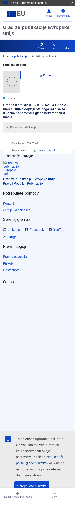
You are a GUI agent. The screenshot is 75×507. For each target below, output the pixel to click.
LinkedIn (14, 229)
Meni (67, 48)
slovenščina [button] (63, 15)
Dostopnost (11, 270)
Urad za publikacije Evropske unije (36, 30)
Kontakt (8, 203)
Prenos (48, 75)
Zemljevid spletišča (16, 210)
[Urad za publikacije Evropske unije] (15, 14)
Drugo (12, 237)
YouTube (59, 229)
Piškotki (8, 263)
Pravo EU (11, 98)
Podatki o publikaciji (23, 127)
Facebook (37, 229)
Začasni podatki (47, 150)
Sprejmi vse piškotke (32, 486)
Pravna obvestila (15, 256)
